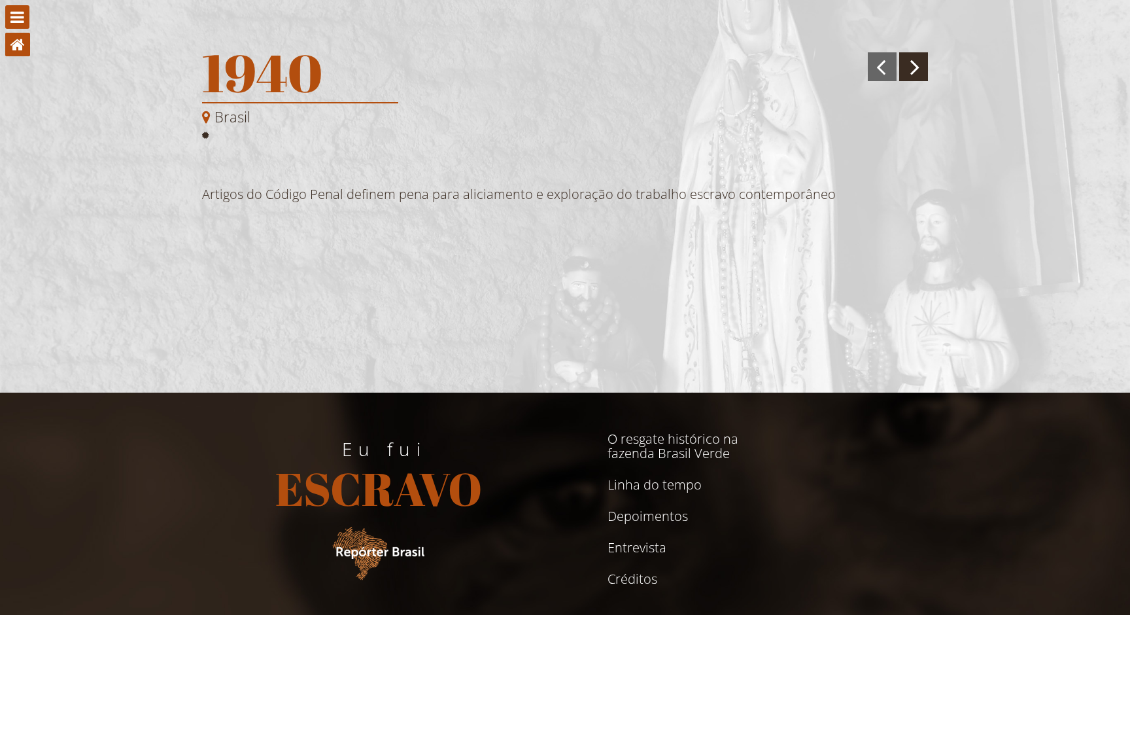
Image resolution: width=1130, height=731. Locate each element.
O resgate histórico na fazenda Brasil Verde (673, 446)
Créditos (632, 579)
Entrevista (637, 548)
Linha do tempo (655, 485)
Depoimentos (648, 516)
